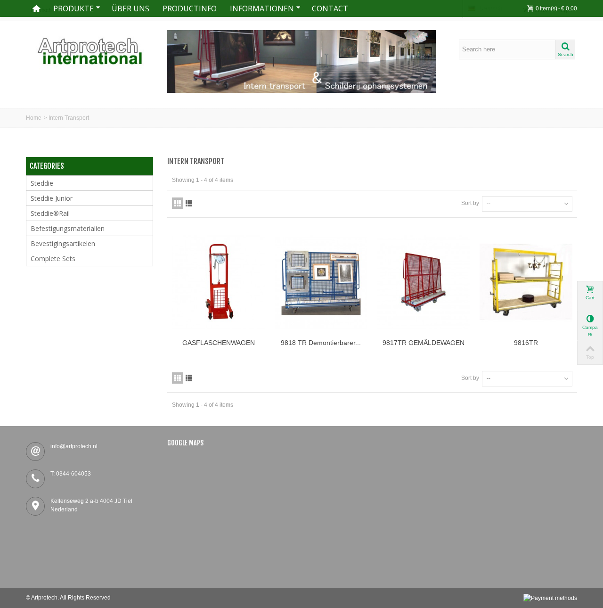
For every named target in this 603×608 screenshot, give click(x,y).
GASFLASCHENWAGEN (218, 342)
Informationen (262, 8)
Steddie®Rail (50, 213)
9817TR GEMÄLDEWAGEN (423, 342)
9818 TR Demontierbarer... (321, 342)
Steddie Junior (52, 198)
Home (33, 118)
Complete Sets (53, 258)
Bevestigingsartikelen (63, 243)
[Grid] (177, 203)
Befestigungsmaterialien (68, 228)
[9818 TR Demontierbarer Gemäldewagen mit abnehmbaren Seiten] (321, 282)
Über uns (130, 8)
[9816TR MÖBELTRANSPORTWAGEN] (526, 282)
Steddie (42, 183)
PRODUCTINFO (190, 8)
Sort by (470, 203)
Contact (330, 8)
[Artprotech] (89, 51)
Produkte (73, 8)
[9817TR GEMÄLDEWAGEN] (423, 282)
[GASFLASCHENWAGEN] (218, 282)
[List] (189, 203)
